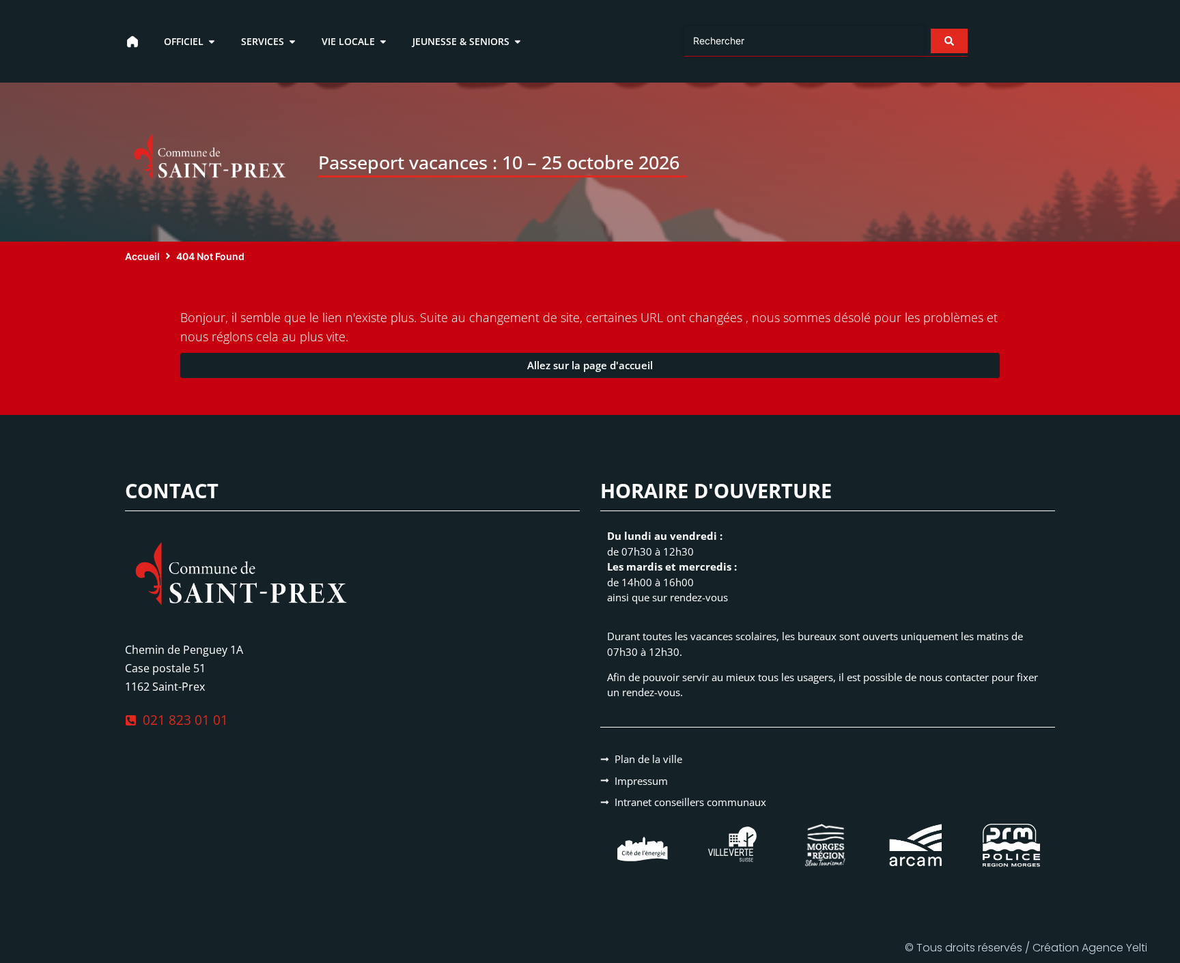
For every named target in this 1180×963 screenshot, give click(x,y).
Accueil (142, 256)
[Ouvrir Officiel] (211, 41)
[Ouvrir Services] (292, 41)
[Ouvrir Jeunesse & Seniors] (517, 41)
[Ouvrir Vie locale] (383, 41)
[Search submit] (949, 41)
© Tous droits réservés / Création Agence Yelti (1026, 947)
